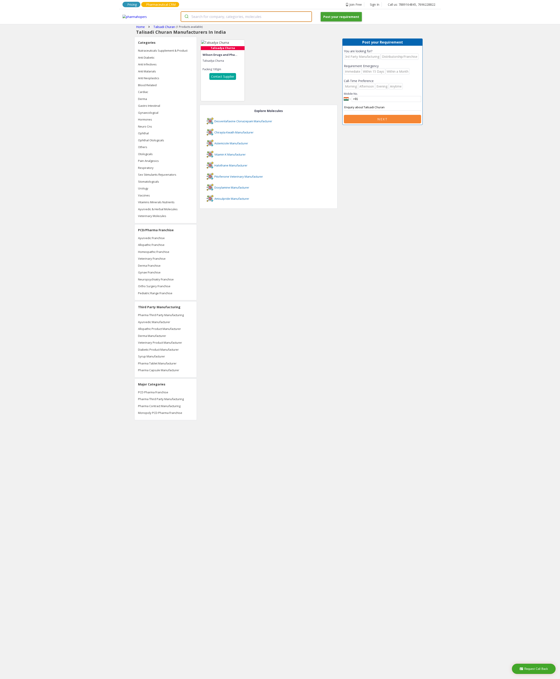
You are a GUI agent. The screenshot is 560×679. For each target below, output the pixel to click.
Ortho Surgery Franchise (154, 286)
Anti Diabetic (146, 58)
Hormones (145, 119)
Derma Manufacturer (152, 336)
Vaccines (144, 195)
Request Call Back (536, 668)
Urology (143, 188)
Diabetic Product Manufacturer (158, 350)
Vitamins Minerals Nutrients (156, 202)
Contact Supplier (222, 76)
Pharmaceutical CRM (161, 4)
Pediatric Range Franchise (155, 293)
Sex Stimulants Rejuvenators (157, 175)
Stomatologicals (148, 182)
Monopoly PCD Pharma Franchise (160, 413)
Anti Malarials (147, 71)
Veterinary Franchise (152, 259)
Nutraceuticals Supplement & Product (162, 50)
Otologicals (145, 154)
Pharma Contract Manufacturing (159, 406)
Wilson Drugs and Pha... (220, 55)
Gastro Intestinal (149, 106)
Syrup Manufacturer (151, 356)
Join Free (355, 4)
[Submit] (186, 16)
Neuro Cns (145, 126)
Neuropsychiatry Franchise (156, 279)
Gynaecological (148, 113)
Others (142, 147)
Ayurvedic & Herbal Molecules (158, 209)
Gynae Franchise (149, 272)
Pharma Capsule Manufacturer (158, 370)
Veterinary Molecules (152, 216)
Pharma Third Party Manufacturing (161, 315)
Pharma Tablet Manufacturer (157, 363)
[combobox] (246, 16)
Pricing (132, 4)
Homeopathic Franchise (153, 252)
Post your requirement (341, 17)
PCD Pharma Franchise (153, 392)
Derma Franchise (149, 266)
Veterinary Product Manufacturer (160, 343)
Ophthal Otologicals (151, 140)
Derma (142, 99)
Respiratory (146, 168)
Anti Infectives (147, 64)
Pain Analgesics (148, 161)
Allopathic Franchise (151, 245)
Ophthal (143, 133)
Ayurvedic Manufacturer (154, 322)
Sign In (374, 4)
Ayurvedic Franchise (151, 238)
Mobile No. (351, 94)
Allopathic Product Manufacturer (159, 329)
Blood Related (147, 85)
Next (382, 119)
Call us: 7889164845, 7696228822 (411, 4)
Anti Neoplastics (148, 78)
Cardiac (143, 92)
